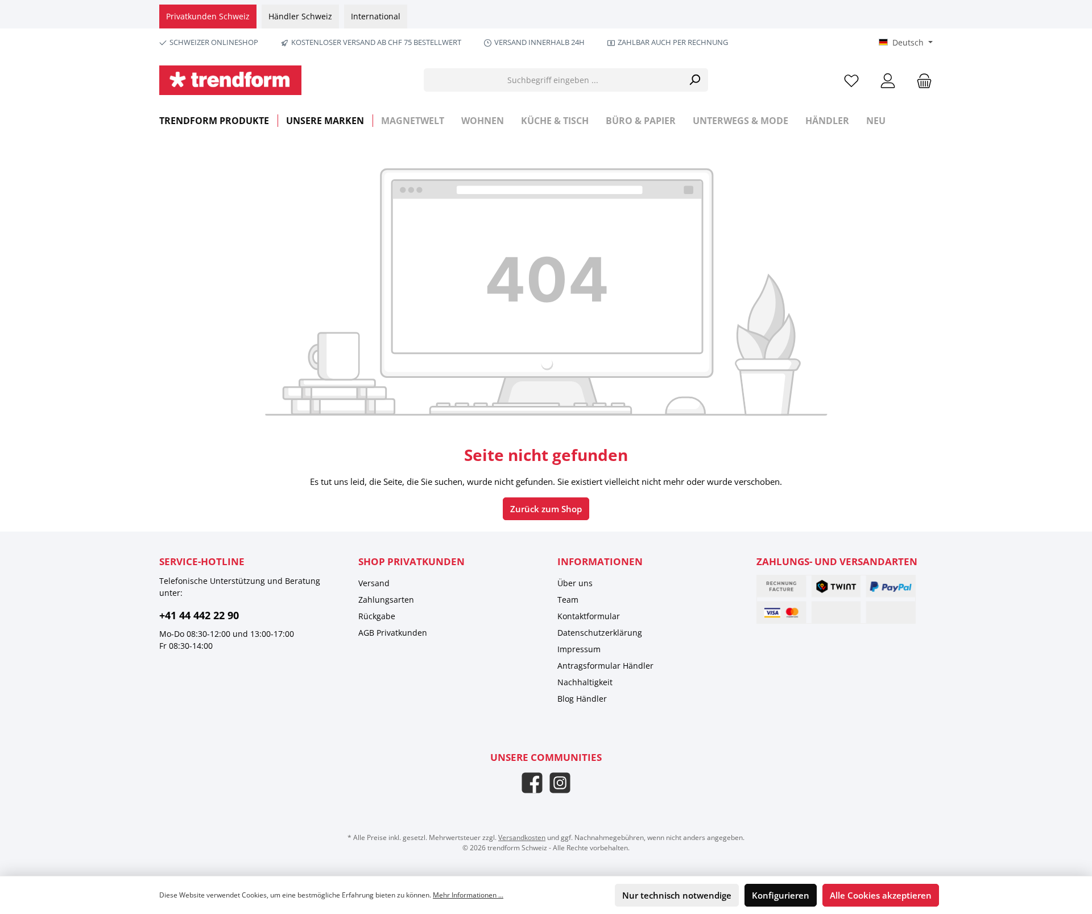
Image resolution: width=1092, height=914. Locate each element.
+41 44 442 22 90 (199, 615)
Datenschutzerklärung (599, 632)
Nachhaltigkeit (585, 682)
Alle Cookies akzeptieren (881, 895)
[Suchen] (694, 80)
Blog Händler (582, 698)
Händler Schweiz (300, 16)
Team (567, 599)
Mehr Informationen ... (468, 895)
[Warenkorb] (921, 80)
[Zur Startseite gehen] (230, 80)
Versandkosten (521, 837)
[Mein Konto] (887, 80)
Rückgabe (376, 616)
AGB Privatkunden (392, 632)
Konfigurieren (780, 895)
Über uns (575, 583)
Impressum (579, 649)
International (375, 16)
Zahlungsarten (386, 599)
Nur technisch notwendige (676, 895)
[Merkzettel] (851, 80)
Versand (374, 583)
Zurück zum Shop (546, 508)
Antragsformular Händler (605, 665)
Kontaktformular (588, 616)
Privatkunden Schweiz (208, 16)
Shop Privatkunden (411, 561)
